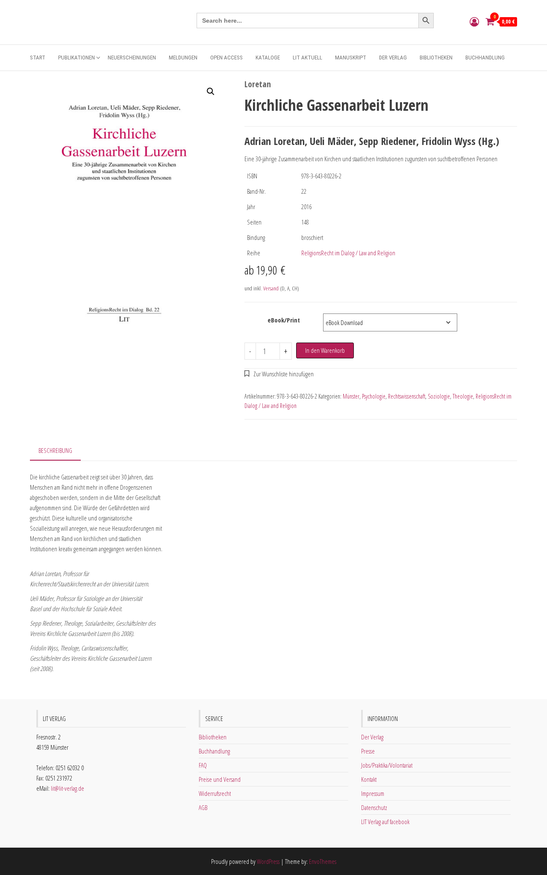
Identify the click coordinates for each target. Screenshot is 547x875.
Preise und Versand (220, 779)
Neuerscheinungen (132, 57)
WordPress (268, 861)
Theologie (463, 396)
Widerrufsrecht (215, 793)
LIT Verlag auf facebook (385, 821)
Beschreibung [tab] (55, 450)
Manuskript (350, 57)
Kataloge (268, 57)
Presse (368, 751)
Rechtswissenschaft (406, 396)
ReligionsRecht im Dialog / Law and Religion (348, 252)
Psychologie (373, 396)
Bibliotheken (436, 57)
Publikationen (76, 57)
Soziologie (439, 396)
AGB (203, 807)
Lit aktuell (307, 57)
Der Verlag (393, 57)
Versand (271, 288)
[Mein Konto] (474, 21)
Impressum (372, 793)
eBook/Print (284, 320)
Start (37, 57)
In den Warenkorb (325, 350)
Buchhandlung (485, 57)
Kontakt (368, 779)
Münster (351, 396)
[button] (210, 91)
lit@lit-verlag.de (67, 788)
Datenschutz (374, 807)
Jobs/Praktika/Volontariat (386, 765)
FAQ (203, 765)
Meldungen (183, 57)
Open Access (226, 57)
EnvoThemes (322, 861)
